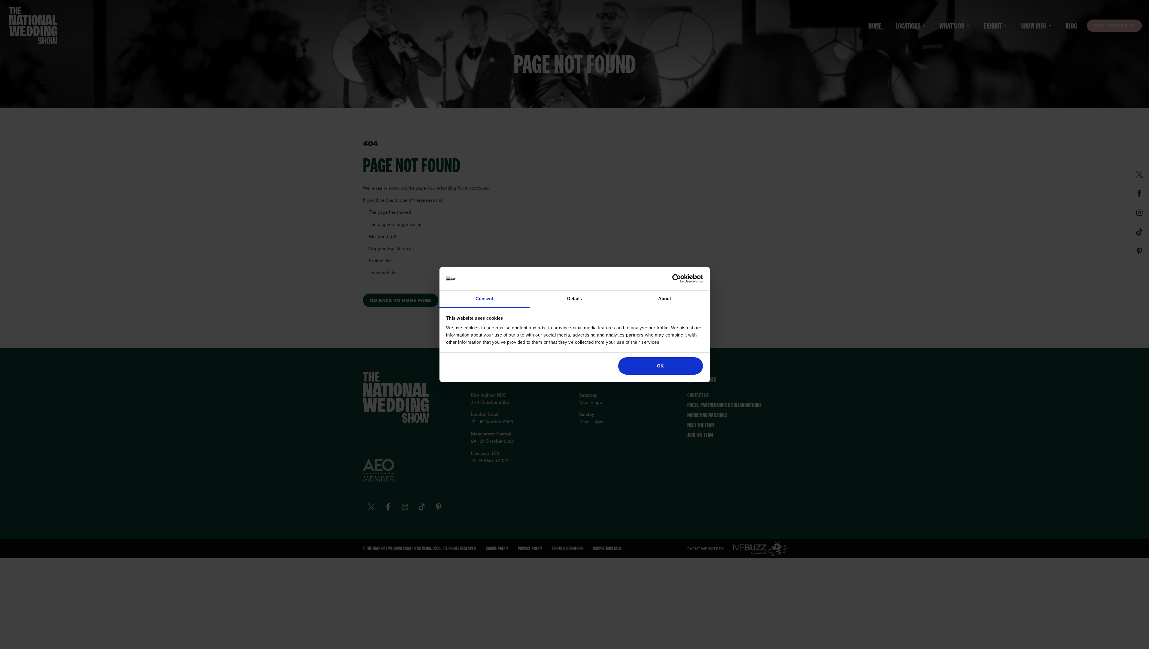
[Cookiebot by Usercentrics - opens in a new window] (676, 278)
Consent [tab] (485, 298)
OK (660, 365)
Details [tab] (574, 298)
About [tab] (664, 298)
